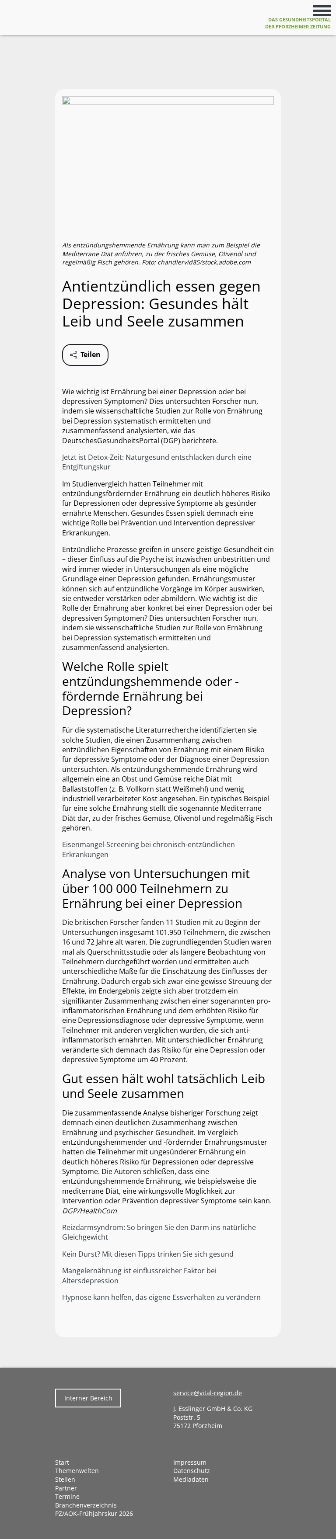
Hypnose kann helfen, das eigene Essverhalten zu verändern (161, 1297)
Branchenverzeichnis (86, 1505)
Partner (66, 1488)
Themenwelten (77, 1470)
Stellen (65, 1479)
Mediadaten (191, 1479)
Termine (67, 1496)
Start (62, 1462)
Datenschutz (191, 1470)
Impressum (189, 1462)
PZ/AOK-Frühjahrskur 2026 (94, 1513)
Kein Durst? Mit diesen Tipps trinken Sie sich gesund (148, 1254)
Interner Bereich (88, 1398)
